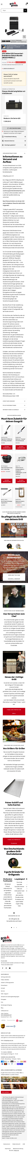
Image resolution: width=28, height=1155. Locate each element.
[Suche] (25, 10)
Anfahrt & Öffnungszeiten (7, 982)
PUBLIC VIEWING (5, 979)
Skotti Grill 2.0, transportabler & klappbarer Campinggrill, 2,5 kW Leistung (21, 471)
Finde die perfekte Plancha (14, 841)
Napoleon (4, 437)
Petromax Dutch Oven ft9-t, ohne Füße (6, 468)
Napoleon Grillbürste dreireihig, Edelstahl (6, 439)
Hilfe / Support (4, 994)
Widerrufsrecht (16, 1144)
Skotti (18, 466)
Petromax (4, 466)
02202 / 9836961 (7, 1052)
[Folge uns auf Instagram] (6, 968)
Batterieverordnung (18, 1148)
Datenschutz (6, 1144)
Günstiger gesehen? (9, 401)
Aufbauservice (4, 1010)
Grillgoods (16, 1150)
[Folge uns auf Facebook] (2, 968)
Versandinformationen (10, 153)
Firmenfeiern (4, 985)
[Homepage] (6, 936)
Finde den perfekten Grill (14, 711)
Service (3, 991)
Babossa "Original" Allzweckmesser (21, 439)
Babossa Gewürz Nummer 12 (20, 502)
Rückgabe (3, 999)
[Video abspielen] (14, 530)
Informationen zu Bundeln (11, 409)
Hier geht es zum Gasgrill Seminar (14, 577)
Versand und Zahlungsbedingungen (10, 996)
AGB (24, 1144)
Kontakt (3, 988)
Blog (2, 1008)
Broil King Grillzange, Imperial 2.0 (6, 502)
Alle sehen (5, 1092)
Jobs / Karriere (4, 1013)
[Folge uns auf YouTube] (9, 968)
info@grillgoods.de (8, 1040)
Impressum (8, 1148)
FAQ (2, 1002)
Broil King (4, 499)
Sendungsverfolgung (6, 1005)
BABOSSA (18, 437)
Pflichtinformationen (9, 405)
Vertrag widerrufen (6, 977)
